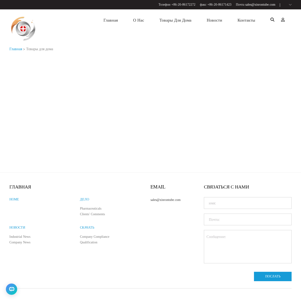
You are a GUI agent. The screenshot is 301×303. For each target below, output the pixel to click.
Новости (214, 20)
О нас (138, 20)
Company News (19, 242)
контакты (246, 20)
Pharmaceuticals (90, 208)
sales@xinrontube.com (260, 4)
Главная (110, 20)
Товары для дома (175, 20)
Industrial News (19, 236)
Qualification (88, 242)
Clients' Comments (92, 214)
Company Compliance (94, 236)
